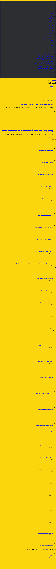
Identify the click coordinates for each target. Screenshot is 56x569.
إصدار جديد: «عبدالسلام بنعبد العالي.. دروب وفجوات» (44, 425)
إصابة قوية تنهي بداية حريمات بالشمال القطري (44, 58)
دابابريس (47, 549)
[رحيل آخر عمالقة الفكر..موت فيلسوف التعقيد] (42, 407)
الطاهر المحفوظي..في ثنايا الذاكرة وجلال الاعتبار (45, 278)
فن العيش (49, 43)
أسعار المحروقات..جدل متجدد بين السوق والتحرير (45, 239)
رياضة (52, 16)
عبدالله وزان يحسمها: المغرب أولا (47, 61)
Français (51, 45)
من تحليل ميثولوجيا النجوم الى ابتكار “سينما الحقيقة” (44, 393)
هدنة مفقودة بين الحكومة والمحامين (46, 70)
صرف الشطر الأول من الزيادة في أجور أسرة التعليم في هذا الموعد (37, 104)
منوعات (52, 40)
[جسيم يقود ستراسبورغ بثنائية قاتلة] (47, 185)
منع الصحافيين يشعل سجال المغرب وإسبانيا (46, 545)
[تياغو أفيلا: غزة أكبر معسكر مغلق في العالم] (47, 213)
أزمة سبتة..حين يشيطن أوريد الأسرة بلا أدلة (46, 345)
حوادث (50, 23)
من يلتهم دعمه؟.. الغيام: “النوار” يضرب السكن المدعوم (43, 227)
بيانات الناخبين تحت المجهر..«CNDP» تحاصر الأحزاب (44, 65)
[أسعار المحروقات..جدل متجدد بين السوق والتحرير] (47, 238)
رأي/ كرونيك (51, 18)
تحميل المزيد (53, 203)
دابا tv (52, 31)
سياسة (52, 13)
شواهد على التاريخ (47, 38)
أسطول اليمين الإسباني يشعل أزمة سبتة (45, 56)
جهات (50, 22)
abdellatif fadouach (46, 100)
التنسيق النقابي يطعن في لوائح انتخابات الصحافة (45, 508)
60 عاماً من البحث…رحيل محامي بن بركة (46, 302)
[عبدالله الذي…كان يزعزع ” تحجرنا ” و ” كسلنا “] (47, 325)
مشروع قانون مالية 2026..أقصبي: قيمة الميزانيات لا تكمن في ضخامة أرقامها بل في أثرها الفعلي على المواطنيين (34, 263)
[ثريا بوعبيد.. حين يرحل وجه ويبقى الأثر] (47, 289)
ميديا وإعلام (51, 28)
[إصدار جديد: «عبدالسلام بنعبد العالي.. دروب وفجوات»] (42, 423)
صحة (52, 30)
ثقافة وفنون (51, 33)
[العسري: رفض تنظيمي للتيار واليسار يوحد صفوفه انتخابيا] (47, 250)
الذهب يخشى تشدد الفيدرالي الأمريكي (45, 68)
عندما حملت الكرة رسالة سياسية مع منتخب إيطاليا (45, 314)
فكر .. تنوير (49, 35)
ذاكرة (52, 36)
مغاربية (49, 27)
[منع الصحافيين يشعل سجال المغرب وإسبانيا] (47, 543)
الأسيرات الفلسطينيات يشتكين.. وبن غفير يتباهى (44, 63)
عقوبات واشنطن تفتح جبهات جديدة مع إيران (45, 521)
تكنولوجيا (49, 42)
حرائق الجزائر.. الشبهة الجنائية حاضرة (46, 66)
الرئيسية (51, 11)
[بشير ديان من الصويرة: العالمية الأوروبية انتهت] (42, 360)
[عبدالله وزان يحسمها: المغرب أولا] (47, 197)
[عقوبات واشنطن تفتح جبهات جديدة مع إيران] (47, 519)
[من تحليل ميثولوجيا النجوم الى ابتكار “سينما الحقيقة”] (42, 392)
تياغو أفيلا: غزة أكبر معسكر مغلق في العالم (45, 215)
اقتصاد (52, 14)
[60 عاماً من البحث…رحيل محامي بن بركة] (47, 301)
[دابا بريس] (50, 6)
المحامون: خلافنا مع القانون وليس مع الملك (45, 55)
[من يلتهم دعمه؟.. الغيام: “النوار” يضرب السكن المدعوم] (47, 225)
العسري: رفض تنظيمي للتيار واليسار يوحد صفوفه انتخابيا (43, 251)
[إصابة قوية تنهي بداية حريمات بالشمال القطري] (47, 173)
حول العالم (51, 25)
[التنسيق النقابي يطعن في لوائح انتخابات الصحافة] (47, 507)
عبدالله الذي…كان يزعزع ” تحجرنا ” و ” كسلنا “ (45, 327)
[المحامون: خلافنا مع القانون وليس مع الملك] (47, 148)
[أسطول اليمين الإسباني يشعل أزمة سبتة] (47, 161)
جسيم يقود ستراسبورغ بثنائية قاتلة (46, 60)
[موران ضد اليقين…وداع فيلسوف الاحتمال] (42, 376)
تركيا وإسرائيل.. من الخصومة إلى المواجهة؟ (45, 533)
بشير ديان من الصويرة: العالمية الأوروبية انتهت (45, 361)
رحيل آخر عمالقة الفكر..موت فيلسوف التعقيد (45, 409)
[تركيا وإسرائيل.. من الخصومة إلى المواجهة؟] (47, 531)
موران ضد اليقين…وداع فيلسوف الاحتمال (46, 377)
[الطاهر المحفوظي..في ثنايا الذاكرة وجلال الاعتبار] (47, 277)
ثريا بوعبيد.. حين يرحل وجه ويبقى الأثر (46, 290)
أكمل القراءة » (50, 110)
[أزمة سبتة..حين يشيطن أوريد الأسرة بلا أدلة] (42, 344)
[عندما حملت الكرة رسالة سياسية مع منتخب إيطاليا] (47, 313)
